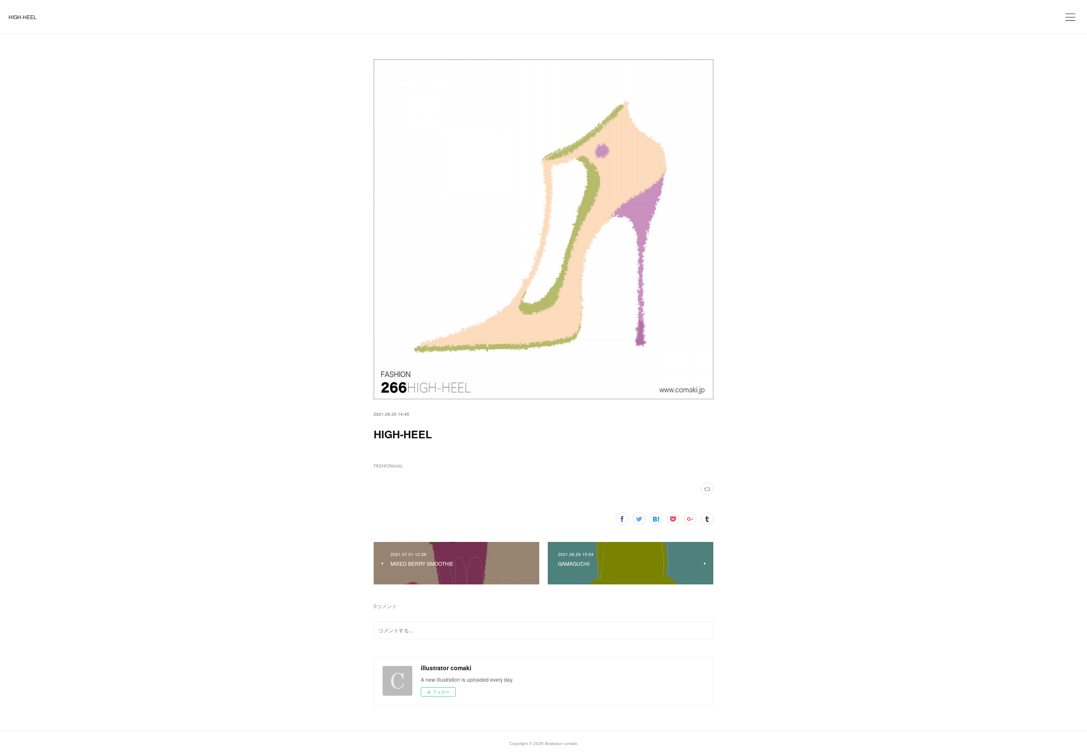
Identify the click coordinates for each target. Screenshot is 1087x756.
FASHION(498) (388, 466)
